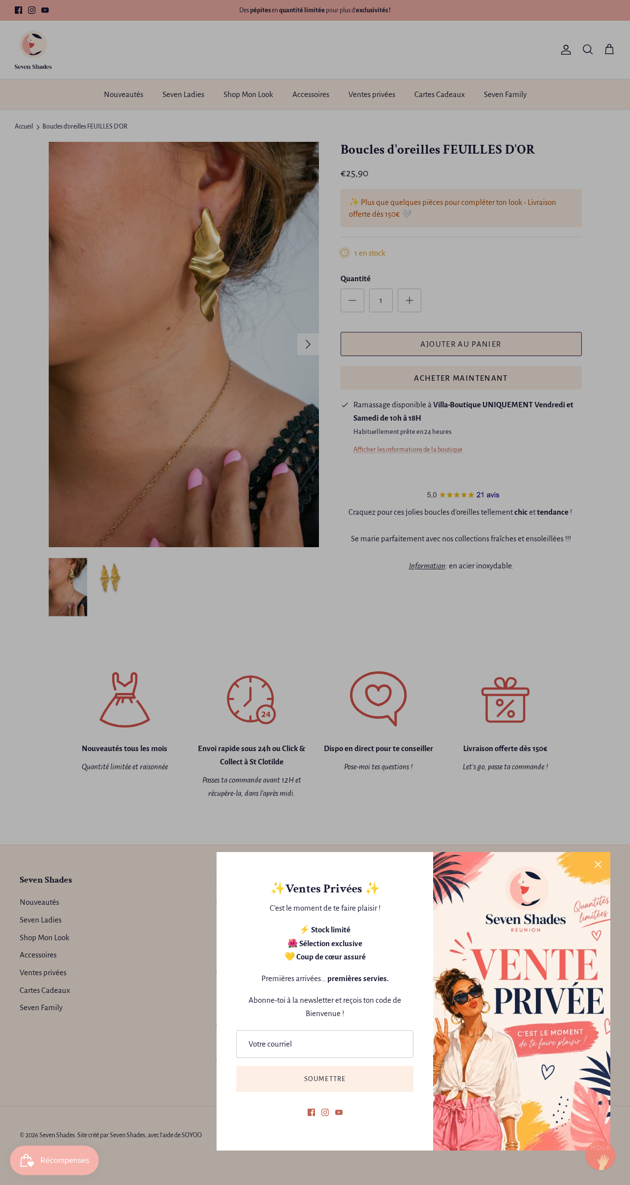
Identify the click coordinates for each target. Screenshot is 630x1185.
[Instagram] (325, 1112)
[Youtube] (339, 1112)
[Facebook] (311, 1112)
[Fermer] (598, 864)
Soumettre (325, 1079)
